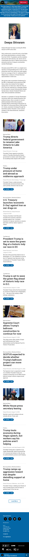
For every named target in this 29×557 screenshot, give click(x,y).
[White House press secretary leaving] (13, 394)
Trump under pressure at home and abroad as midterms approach (13, 172)
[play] (2, 555)
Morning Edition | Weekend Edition (12, 197)
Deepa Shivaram (7, 151)
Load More (14, 501)
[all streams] (27, 555)
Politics (5, 166)
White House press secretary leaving (13, 407)
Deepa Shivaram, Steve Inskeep (11, 180)
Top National (6, 236)
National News (6, 134)
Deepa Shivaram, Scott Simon (10, 250)
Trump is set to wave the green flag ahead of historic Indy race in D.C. (14, 280)
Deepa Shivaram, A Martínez (10, 483)
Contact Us (5, 534)
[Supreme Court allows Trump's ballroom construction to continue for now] (13, 311)
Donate (24, 2)
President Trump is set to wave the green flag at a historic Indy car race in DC (14, 242)
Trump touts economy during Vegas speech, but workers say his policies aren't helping (12, 437)
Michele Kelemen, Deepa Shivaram (11, 211)
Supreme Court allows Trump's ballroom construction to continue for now (12, 328)
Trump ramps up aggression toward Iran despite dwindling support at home (14, 474)
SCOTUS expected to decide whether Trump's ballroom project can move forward (14, 360)
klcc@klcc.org (6, 531)
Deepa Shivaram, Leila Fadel (10, 368)
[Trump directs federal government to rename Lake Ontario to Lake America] (13, 125)
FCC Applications (7, 536)
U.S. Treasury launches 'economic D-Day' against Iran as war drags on (14, 204)
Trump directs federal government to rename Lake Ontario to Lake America (13, 142)
